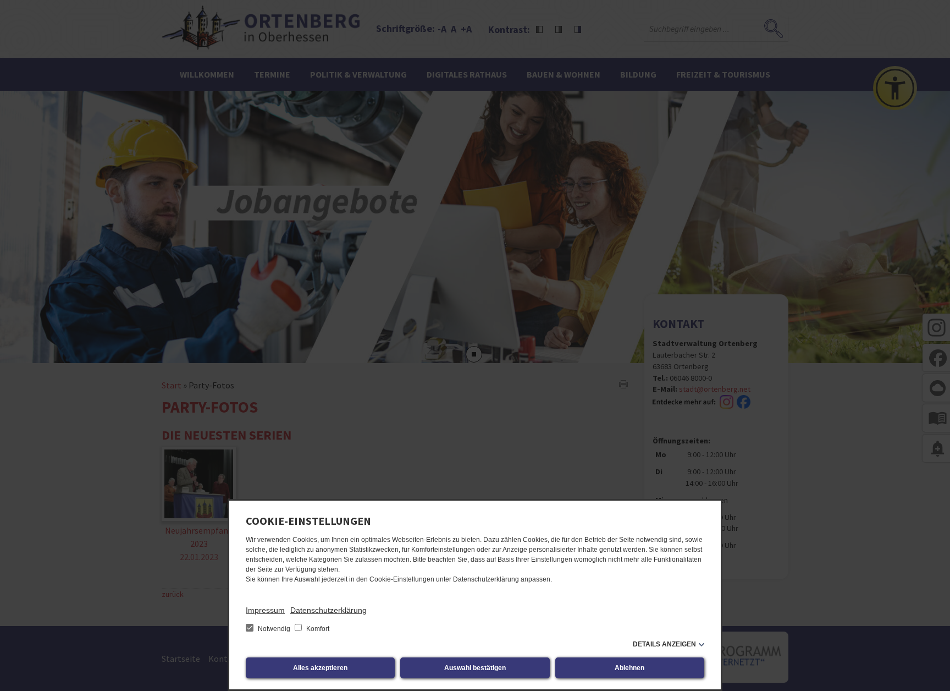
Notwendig (274, 629)
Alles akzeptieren (320, 668)
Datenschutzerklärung (328, 610)
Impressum (265, 610)
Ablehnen (629, 668)
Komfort (317, 629)
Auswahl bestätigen (475, 668)
